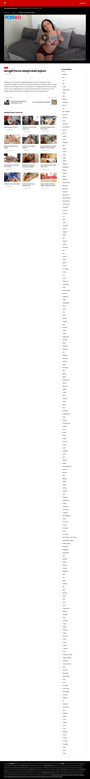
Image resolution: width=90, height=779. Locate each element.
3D (63, 77)
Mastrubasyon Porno (11, 127)
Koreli (64, 432)
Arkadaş (65, 142)
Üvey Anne (66, 688)
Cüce (64, 222)
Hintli (64, 364)
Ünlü (64, 679)
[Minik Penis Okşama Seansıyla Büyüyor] (30, 158)
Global (65, 318)
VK (63, 701)
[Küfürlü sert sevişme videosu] (30, 139)
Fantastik (65, 284)
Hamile (65, 340)
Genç (64, 309)
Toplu (64, 633)
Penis (64, 519)
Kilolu (64, 405)
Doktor (65, 244)
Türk (64, 651)
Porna (64, 525)
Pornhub (65, 528)
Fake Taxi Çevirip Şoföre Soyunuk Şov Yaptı (30, 8)
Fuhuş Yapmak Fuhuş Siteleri (41, 102)
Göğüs (65, 321)
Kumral (65, 442)
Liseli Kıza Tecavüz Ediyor (12, 184)
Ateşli (64, 152)
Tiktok (64, 627)
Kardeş (65, 398)
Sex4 (64, 580)
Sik (63, 587)
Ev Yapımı (66, 269)
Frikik (64, 300)
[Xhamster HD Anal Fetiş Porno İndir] (12, 158)
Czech (65, 229)
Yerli (64, 729)
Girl (64, 312)
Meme (65, 472)
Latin (64, 448)
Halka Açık (66, 337)
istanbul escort (45, 776)
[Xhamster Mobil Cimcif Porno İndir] (48, 120)
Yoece (65, 735)
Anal (64, 121)
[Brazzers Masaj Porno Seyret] (12, 139)
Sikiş (64, 590)
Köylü (64, 438)
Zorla (64, 753)
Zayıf (64, 747)
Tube (64, 639)
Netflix (65, 488)
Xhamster (66, 707)
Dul (64, 250)
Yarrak (65, 716)
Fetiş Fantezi (66, 290)
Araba (64, 136)
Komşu (65, 420)
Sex (64, 577)
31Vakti (65, 74)
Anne (64, 133)
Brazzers (65, 189)
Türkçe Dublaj (67, 658)
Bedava (65, 179)
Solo (64, 599)
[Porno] (6, 3)
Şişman (65, 593)
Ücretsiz (65, 670)
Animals (65, 124)
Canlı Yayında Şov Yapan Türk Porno (48, 166)
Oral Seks (65, 509)
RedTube (65, 546)
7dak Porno (66, 90)
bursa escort (19, 776)
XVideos (65, 713)
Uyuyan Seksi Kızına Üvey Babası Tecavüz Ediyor (48, 147)
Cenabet (65, 207)
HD (63, 352)
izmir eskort (76, 775)
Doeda (65, 241)
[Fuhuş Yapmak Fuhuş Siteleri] (54, 102)
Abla (64, 93)
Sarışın (65, 568)
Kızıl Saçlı (65, 411)
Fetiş (64, 287)
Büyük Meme (67, 198)
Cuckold (65, 226)
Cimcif (65, 213)
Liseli (64, 454)
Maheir (65, 460)
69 (63, 84)
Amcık (65, 118)
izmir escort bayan (68, 775)
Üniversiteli (66, 676)
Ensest (65, 256)
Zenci (64, 750)
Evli (64, 275)
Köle (64, 417)
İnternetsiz (66, 380)
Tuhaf (64, 642)
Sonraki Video (52, 97)
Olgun (64, 503)
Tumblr (65, 645)
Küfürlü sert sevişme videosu (28, 147)
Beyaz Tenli (66, 182)
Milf (64, 476)
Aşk (64, 145)
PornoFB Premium (68, 540)
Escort (65, 263)
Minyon (65, 479)
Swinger (65, 614)
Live (64, 457)
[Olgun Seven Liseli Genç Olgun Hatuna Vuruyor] (48, 177)
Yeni (64, 725)
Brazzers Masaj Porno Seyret (11, 147)
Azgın (64, 158)
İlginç (64, 377)
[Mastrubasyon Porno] (12, 120)
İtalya (64, 389)
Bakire (64, 161)
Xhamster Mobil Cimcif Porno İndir (47, 128)
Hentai (65, 361)
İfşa (64, 371)
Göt (64, 324)
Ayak (64, 155)
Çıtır (64, 219)
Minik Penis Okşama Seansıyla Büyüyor (28, 166)
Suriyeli (65, 611)
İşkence (65, 386)
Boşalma (65, 185)
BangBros (65, 167)
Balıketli (65, 164)
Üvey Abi (65, 685)
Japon (65, 392)
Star (64, 605)
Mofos (65, 485)
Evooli (64, 278)
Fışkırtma (65, 297)
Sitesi (64, 596)
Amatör (65, 114)
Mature (65, 469)
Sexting (65, 584)
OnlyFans (65, 506)
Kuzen (64, 445)
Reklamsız (66, 550)
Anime (65, 130)
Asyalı (64, 148)
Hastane (65, 349)
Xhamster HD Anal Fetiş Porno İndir (11, 166)
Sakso (64, 562)
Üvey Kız (65, 695)
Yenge (65, 722)
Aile (64, 96)
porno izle (53, 775)
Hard (64, 343)
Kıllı (64, 408)
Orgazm (65, 513)
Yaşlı (64, 719)
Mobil (64, 482)
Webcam (65, 704)
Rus (64, 556)
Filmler (65, 293)
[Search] (84, 8)
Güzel (64, 334)
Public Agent (66, 543)
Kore (64, 429)
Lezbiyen (65, 451)
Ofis (64, 494)
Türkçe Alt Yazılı (67, 654)
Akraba (65, 99)
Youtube (65, 744)
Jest (64, 395)
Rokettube (66, 553)
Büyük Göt (66, 195)
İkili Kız (64, 374)
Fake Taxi (65, 281)
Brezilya (65, 192)
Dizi (64, 238)
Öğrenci (65, 497)
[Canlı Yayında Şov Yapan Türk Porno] (48, 158)
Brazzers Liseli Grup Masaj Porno (28, 184)
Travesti (65, 636)
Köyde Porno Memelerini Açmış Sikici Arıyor (18, 102)
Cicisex (65, 210)
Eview (64, 272)
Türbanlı (65, 648)
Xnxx (64, 710)
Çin (64, 216)
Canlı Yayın (66, 204)
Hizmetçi (65, 368)
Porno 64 (65, 534)
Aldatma (65, 102)
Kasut (64, 401)
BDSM (64, 176)
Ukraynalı (65, 673)
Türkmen (65, 661)
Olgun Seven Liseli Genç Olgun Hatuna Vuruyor (47, 184)
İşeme (65, 383)
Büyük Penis (66, 201)
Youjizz (65, 738)
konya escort (58, 776)
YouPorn (65, 741)
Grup (64, 330)
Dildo (64, 235)
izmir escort (60, 775)
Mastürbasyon (67, 466)
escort (24, 776)
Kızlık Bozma (66, 414)
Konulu (65, 426)
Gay (64, 306)
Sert (64, 574)
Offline (65, 491)
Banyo (65, 170)
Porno (13, 12)
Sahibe (65, 559)
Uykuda (65, 698)
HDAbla (65, 355)
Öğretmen (66, 500)
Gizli (64, 315)
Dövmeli (65, 247)
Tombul (65, 630)
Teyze (64, 624)
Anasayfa (82, 3)
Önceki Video (8, 97)
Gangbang (66, 303)
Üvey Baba (66, 692)
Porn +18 (65, 522)
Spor (64, 602)
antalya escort (11, 776)
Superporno (66, 608)
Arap (64, 139)
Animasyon (66, 127)
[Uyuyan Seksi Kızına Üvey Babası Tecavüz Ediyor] (48, 139)
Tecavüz (65, 621)
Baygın (65, 173)
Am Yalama (66, 111)
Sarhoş (65, 565)
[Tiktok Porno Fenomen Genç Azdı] (30, 120)
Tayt (64, 617)
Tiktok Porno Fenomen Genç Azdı (29, 128)
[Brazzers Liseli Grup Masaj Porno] (30, 177)
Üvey (64, 682)
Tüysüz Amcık (67, 664)
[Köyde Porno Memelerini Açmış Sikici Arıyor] (6, 102)
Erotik (64, 260)
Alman (65, 105)
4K (63, 81)
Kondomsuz (66, 423)
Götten (65, 327)
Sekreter (65, 571)
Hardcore (65, 346)
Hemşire (65, 358)
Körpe (64, 435)
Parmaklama (67, 516)
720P (64, 87)
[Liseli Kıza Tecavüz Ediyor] (12, 177)
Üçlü (64, 667)
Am (64, 108)
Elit (63, 253)
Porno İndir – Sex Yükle (69, 537)
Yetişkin (65, 732)
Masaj (64, 463)
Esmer (65, 266)
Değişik (65, 232)
